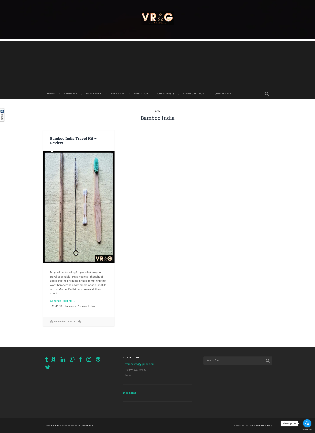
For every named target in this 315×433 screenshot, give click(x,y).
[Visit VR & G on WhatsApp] (72, 360)
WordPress (85, 425)
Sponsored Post (194, 93)
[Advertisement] (157, 64)
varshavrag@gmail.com (140, 364)
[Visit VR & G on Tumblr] (46, 360)
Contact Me (223, 93)
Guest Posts (166, 93)
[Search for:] (237, 360)
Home (51, 93)
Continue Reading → (62, 300)
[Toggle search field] (266, 93)
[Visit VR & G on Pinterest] (98, 360)
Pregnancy (94, 93)
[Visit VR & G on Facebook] (80, 360)
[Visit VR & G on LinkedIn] (63, 360)
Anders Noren (254, 425)
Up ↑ (269, 425)
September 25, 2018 (64, 321)
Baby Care (118, 93)
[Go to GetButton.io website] (307, 430)
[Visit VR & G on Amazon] (53, 360)
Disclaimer (129, 392)
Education (141, 93)
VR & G (55, 425)
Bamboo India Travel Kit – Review (73, 140)
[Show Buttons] (2, 120)
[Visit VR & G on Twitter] (47, 368)
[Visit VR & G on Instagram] (88, 360)
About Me (70, 93)
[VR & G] (157, 19)
